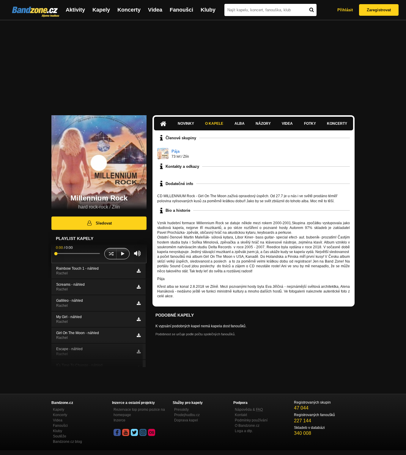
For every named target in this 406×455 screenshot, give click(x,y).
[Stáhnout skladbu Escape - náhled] (138, 352)
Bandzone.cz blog (67, 442)
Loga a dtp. (244, 431)
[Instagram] (143, 432)
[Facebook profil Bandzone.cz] (117, 432)
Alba (240, 123)
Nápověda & (249, 409)
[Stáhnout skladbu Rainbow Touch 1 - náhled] (138, 271)
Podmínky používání (251, 420)
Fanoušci (181, 10)
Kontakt (241, 415)
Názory (263, 123)
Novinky (186, 123)
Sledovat (104, 223)
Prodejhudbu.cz (187, 415)
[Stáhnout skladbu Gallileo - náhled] (138, 303)
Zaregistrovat (379, 10)
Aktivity (75, 10)
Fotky (310, 123)
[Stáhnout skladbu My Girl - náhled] (138, 319)
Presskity (181, 409)
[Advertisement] (203, 64)
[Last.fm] (151, 432)
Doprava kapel (186, 420)
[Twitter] (134, 432)
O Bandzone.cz (247, 426)
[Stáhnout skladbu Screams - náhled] (138, 287)
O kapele (214, 123)
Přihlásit (345, 10)
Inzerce (119, 420)
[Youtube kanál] (125, 432)
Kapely (101, 10)
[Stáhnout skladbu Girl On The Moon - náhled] (138, 335)
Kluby (208, 10)
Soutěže (59, 436)
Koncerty (129, 10)
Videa (155, 10)
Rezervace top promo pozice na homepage (139, 412)
